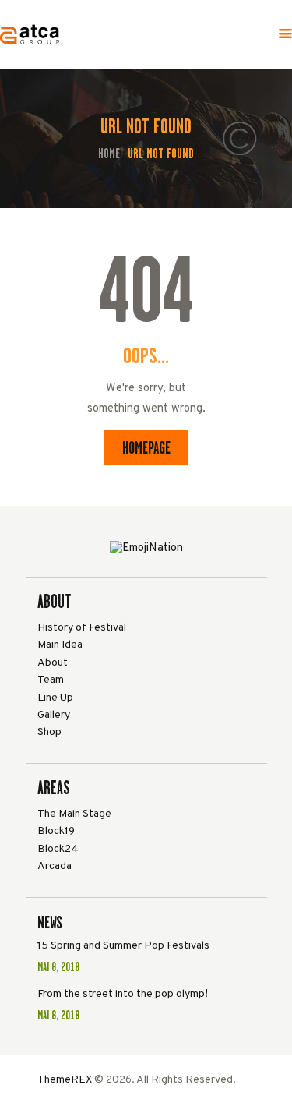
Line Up (55, 698)
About (52, 663)
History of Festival (81, 627)
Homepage (146, 447)
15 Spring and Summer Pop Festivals (123, 945)
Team (50, 680)
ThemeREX (64, 1080)
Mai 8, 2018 (58, 966)
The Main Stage (74, 814)
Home (109, 154)
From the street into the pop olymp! (122, 994)
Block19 (56, 831)
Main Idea (60, 645)
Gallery (53, 715)
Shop (49, 732)
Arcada (54, 866)
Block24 (58, 849)
